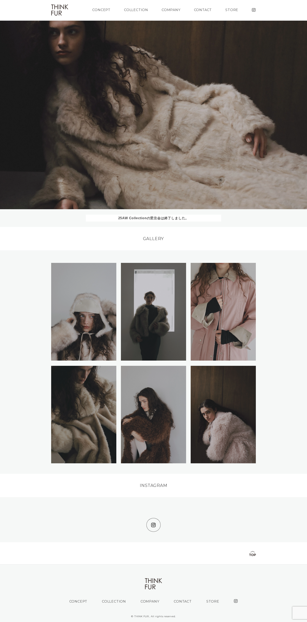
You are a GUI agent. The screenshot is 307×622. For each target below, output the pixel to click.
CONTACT (203, 10)
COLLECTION (136, 10)
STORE (231, 10)
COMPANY (171, 10)
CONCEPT (101, 10)
